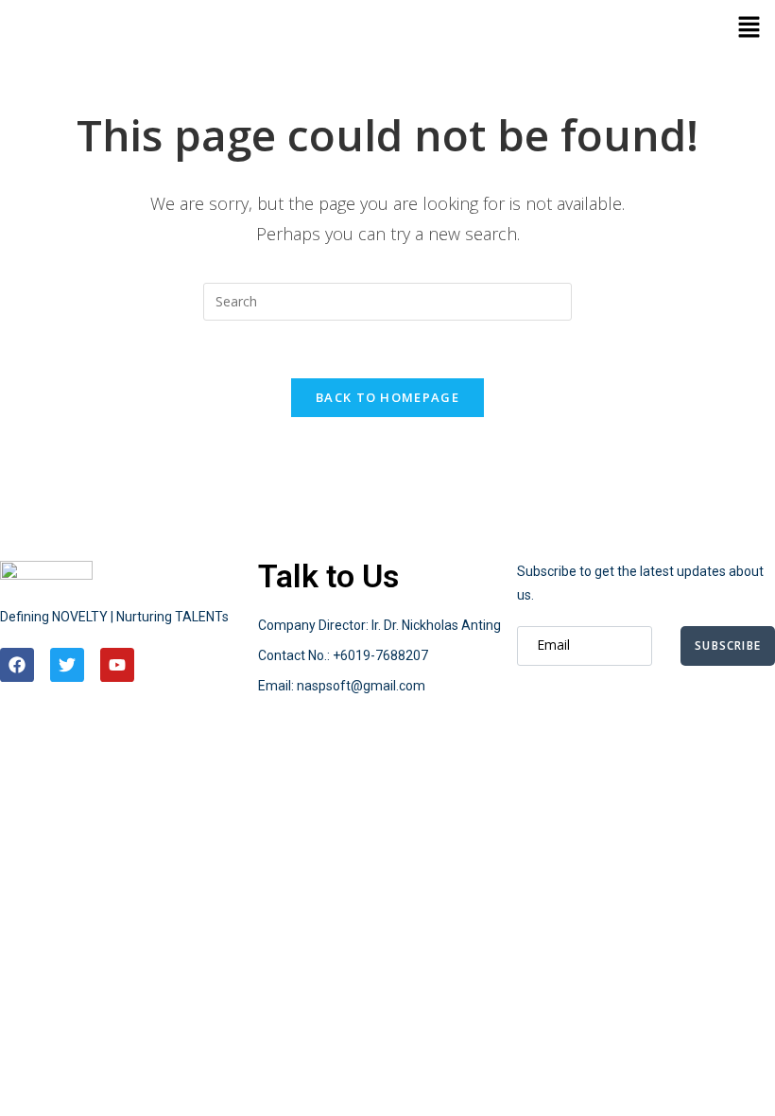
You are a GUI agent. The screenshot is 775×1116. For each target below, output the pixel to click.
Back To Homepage (387, 397)
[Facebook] (17, 665)
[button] (748, 28)
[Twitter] (67, 665)
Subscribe (728, 645)
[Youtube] (117, 665)
